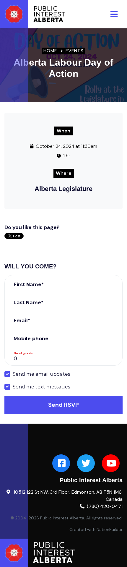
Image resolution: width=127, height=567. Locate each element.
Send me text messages (41, 387)
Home (50, 51)
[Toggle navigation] (114, 14)
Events (75, 51)
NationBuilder (110, 529)
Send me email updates (41, 374)
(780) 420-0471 (105, 506)
